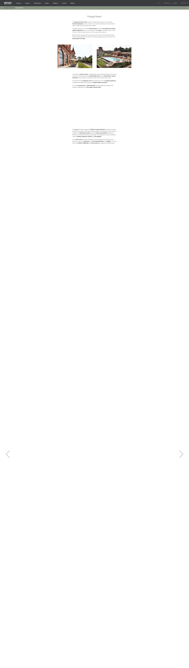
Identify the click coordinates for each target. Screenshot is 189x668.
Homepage (6, 7)
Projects (12, 7)
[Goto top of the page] (187, 8)
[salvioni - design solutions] (7, 3)
